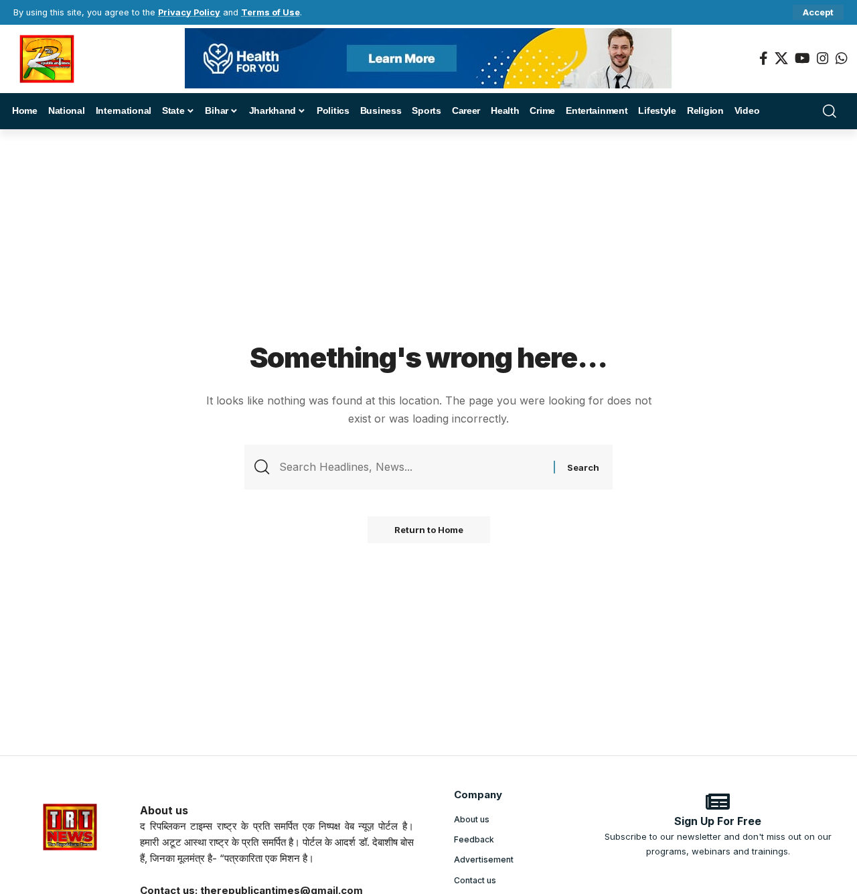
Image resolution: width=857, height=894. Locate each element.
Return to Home (428, 529)
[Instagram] (822, 58)
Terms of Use (270, 12)
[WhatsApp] (841, 58)
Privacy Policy (189, 12)
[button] (818, 12)
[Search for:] (411, 467)
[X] (781, 58)
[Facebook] (763, 58)
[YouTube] (802, 58)
